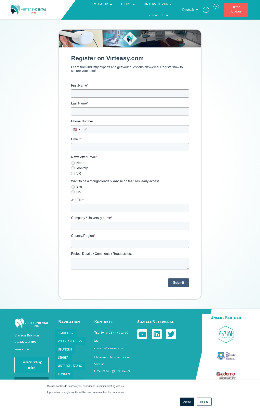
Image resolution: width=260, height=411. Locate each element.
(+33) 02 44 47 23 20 (111, 332)
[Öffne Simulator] (111, 4)
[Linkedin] (157, 334)
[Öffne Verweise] (167, 15)
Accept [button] (187, 401)
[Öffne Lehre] (133, 4)
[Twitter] (171, 334)
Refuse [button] (204, 401)
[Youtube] (142, 334)
